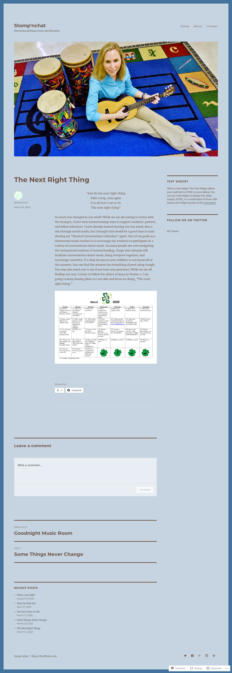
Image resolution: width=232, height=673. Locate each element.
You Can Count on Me (28, 611)
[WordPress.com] (214, 656)
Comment (145, 489)
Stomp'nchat (30, 25)
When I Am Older (26, 595)
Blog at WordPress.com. (44, 656)
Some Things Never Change (32, 620)
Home (184, 26)
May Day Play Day (26, 603)
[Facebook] (192, 656)
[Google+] (199, 656)
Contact (212, 26)
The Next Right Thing (28, 628)
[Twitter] (185, 656)
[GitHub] (207, 656)
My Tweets (173, 231)
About (198, 26)
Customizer (209, 202)
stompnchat (21, 202)
